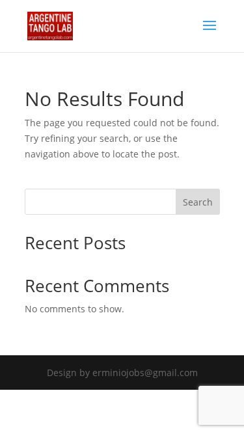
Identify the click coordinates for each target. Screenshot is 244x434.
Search (198, 202)
